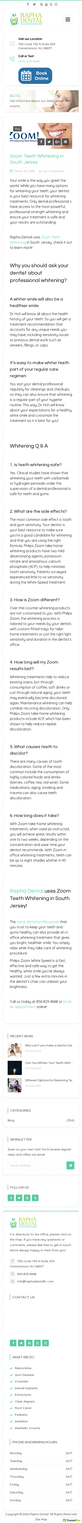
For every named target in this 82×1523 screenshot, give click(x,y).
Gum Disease (24, 1375)
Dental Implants (26, 1388)
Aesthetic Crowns (27, 1428)
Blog (17, 128)
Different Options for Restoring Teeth (51, 1080)
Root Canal (23, 1408)
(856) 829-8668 (29, 61)
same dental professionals (38, 922)
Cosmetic (22, 1381)
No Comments (53, 171)
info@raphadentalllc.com (35, 1281)
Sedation (21, 1421)
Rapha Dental (27, 891)
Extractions (23, 1395)
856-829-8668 (26, 1274)
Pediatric (21, 1415)
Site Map (41, 1519)
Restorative (23, 1368)
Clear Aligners (25, 1401)
